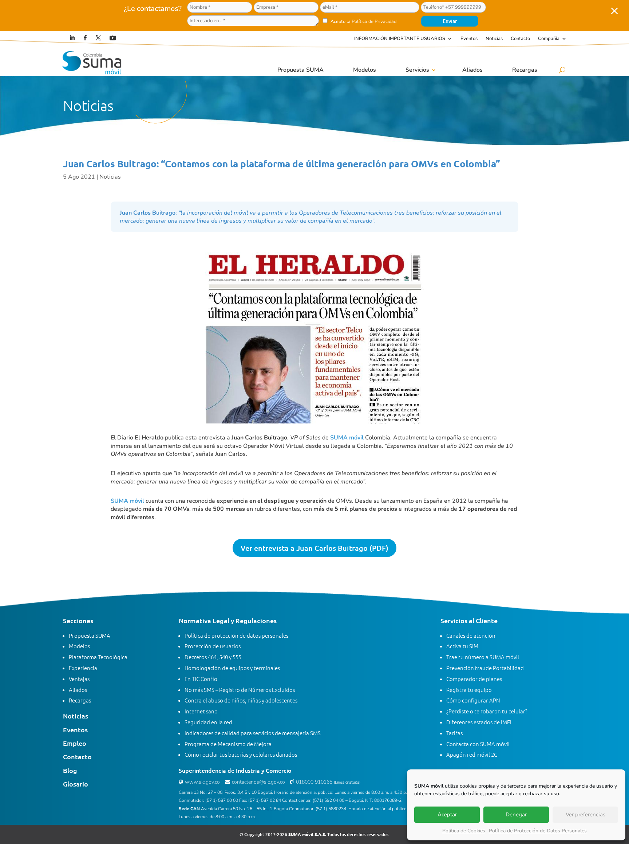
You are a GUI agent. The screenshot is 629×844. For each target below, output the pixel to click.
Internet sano (201, 711)
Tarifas (454, 733)
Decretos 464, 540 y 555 (213, 657)
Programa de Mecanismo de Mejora (228, 744)
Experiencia (83, 668)
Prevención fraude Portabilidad (485, 668)
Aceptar (447, 814)
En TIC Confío (201, 678)
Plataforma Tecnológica (98, 657)
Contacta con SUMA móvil (478, 744)
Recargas (524, 70)
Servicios (417, 70)
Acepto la (362, 21)
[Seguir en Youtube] (112, 37)
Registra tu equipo (469, 689)
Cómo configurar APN (473, 700)
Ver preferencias (585, 814)
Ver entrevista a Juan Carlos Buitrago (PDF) (314, 548)
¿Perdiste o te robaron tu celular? (486, 711)
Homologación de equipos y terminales (232, 668)
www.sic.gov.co (202, 782)
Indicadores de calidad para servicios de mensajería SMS (253, 733)
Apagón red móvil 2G (472, 754)
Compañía (548, 39)
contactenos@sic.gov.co (258, 782)
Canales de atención (470, 635)
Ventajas (79, 678)
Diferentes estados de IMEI (478, 722)
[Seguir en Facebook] (85, 38)
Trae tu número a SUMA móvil (482, 657)
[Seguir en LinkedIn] (72, 38)
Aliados (472, 70)
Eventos (469, 39)
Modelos (364, 70)
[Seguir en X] (98, 38)
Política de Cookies (463, 830)
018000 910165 (314, 782)
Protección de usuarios (213, 646)
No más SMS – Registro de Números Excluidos (240, 689)
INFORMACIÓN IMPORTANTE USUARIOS (399, 39)
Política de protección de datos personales (236, 635)
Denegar (516, 814)
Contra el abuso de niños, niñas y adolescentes (241, 700)
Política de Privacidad (374, 21)
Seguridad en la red (208, 722)
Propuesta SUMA (300, 70)
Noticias (494, 39)
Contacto (520, 39)
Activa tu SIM (462, 646)
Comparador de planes (474, 678)
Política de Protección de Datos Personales (538, 830)
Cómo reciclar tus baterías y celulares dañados (241, 754)
